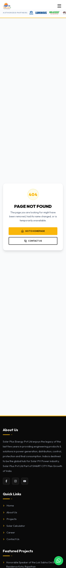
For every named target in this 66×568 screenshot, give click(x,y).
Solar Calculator (16, 525)
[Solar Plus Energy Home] (7, 5)
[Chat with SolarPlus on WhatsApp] (58, 560)
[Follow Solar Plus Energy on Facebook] (6, 481)
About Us (12, 512)
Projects (12, 519)
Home (10, 505)
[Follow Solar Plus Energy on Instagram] (15, 481)
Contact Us (13, 539)
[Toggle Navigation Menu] (59, 6)
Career (11, 532)
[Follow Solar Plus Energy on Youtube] (24, 481)
